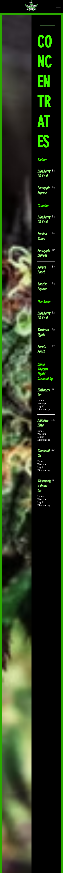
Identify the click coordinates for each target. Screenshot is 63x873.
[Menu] (58, 6)
